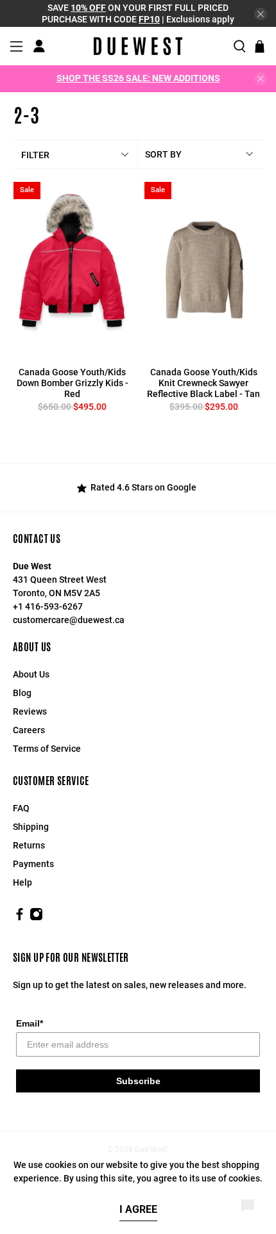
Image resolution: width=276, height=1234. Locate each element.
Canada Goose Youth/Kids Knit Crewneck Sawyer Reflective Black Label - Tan (203, 383)
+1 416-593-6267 (48, 606)
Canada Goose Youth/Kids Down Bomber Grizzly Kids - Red (72, 383)
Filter (35, 155)
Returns (29, 845)
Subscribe (138, 1081)
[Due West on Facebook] (19, 918)
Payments (33, 864)
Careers (29, 730)
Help (22, 882)
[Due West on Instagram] (36, 918)
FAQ (21, 808)
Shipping (31, 827)
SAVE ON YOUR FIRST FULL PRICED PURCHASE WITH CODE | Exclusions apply (138, 13)
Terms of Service (47, 748)
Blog (22, 693)
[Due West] (138, 46)
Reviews (30, 711)
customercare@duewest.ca (69, 620)
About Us (31, 674)
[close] (260, 14)
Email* (29, 1023)
